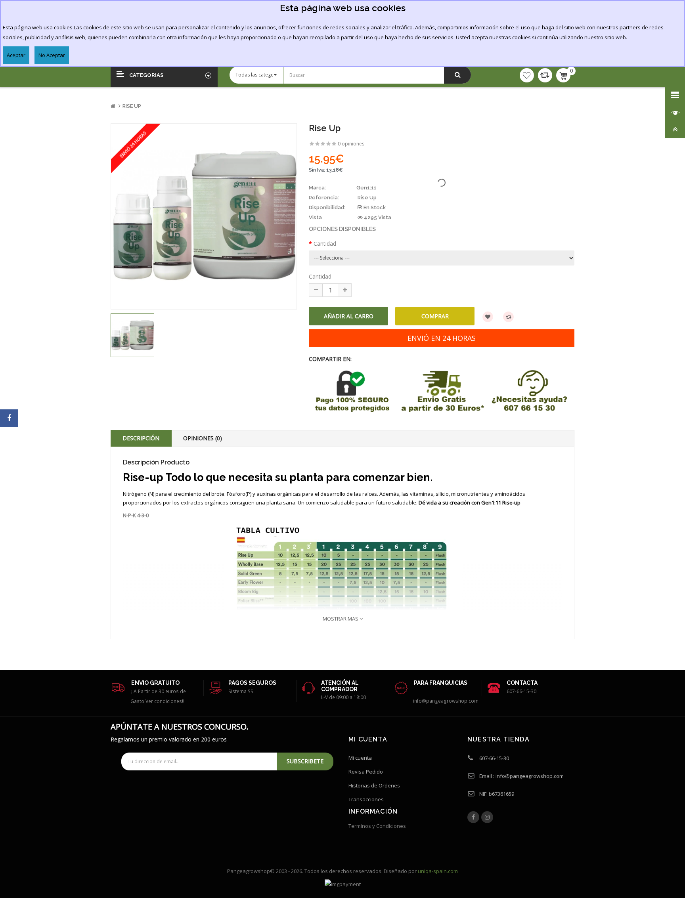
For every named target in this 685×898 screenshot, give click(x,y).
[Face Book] (473, 817)
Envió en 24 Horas (442, 338)
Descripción (140, 438)
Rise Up (131, 106)
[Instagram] (487, 817)
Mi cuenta (360, 757)
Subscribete (305, 761)
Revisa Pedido (365, 771)
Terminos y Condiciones (377, 825)
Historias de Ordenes (374, 785)
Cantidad (325, 243)
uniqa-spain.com (438, 871)
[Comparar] (545, 75)
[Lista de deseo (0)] (527, 75)
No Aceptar (51, 55)
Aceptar (16, 55)
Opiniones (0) (202, 438)
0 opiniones (351, 143)
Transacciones (366, 799)
